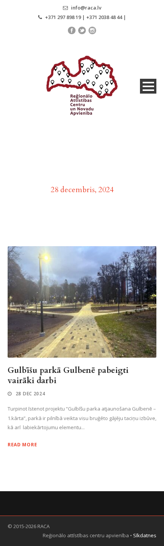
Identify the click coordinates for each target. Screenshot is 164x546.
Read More (22, 444)
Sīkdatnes (144, 535)
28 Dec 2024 (30, 393)
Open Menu (148, 86)
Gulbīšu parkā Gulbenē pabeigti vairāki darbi (68, 375)
